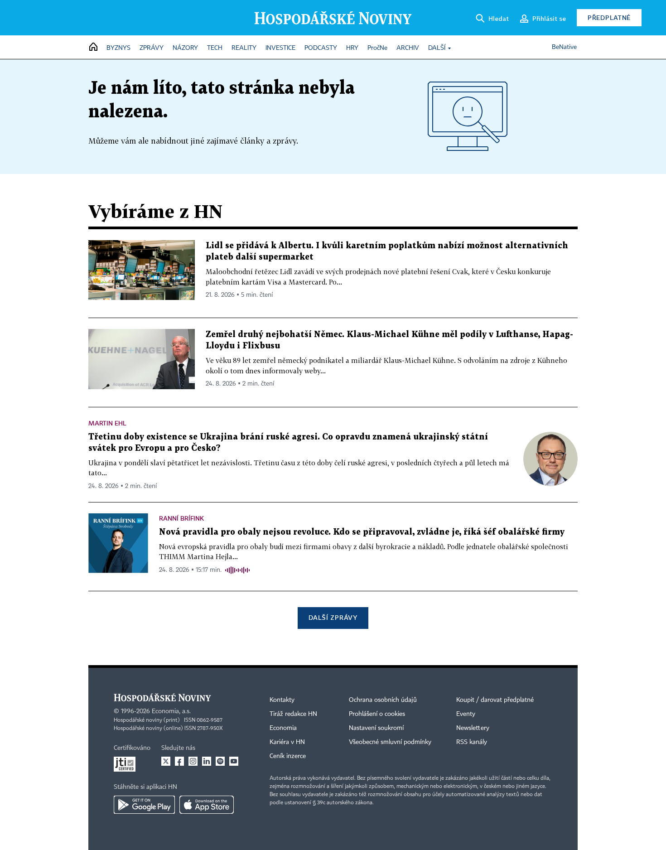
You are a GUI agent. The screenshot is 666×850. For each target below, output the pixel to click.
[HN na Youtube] (233, 761)
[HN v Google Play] (144, 805)
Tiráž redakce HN (293, 714)
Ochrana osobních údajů (383, 700)
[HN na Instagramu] (193, 761)
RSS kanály (471, 742)
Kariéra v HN (287, 742)
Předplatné (609, 17)
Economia (283, 728)
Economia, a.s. (171, 711)
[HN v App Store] (206, 805)
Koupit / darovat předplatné (495, 700)
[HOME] (93, 47)
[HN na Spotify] (220, 761)
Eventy (465, 714)
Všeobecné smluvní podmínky (390, 742)
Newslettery (472, 728)
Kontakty (282, 700)
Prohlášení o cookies (377, 714)
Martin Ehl (107, 423)
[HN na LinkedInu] (206, 761)
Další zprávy (333, 617)
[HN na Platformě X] (165, 761)
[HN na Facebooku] (179, 761)
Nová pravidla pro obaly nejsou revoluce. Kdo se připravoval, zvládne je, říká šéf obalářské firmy (362, 532)
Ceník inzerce (288, 756)
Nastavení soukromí (376, 728)
